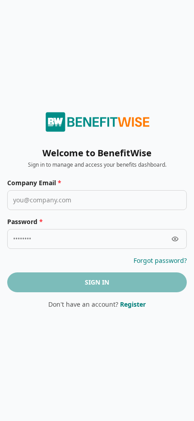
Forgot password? (160, 260)
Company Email (34, 182)
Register (133, 304)
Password (25, 221)
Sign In (97, 282)
